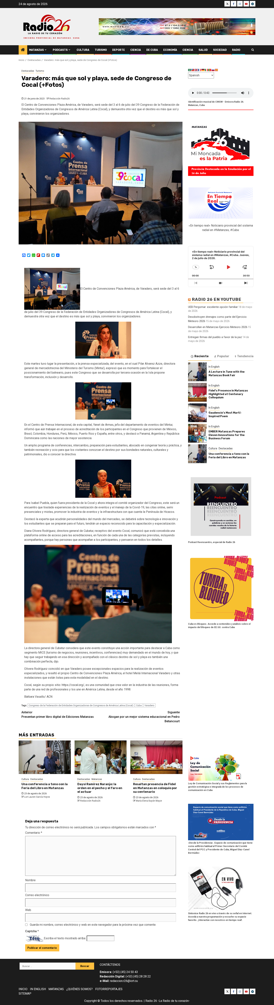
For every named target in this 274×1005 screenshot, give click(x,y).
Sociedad (220, 50)
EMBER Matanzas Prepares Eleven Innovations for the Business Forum (227, 435)
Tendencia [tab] (245, 356)
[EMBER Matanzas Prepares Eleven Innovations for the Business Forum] (197, 433)
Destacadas (27, 71)
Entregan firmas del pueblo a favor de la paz (215, 337)
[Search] (252, 49)
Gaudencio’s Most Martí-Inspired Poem (225, 414)
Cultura (83, 50)
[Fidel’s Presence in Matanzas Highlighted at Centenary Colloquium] (197, 392)
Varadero (149, 705)
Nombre (30, 880)
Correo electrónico (37, 895)
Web (28, 910)
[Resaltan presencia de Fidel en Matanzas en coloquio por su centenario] (156, 757)
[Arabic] (189, 69)
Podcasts (60, 50)
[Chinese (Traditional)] (193, 69)
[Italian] (206, 69)
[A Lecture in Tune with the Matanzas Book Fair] (197, 371)
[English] (196, 69)
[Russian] (213, 69)
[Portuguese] (210, 69)
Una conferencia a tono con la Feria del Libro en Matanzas (44, 786)
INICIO (23, 989)
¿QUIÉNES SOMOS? (79, 989)
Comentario (33, 832)
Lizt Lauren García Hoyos (37, 797)
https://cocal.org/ (73, 685)
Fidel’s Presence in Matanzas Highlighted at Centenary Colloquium (228, 394)
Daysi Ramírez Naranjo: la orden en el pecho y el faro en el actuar (99, 788)
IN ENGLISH (38, 989)
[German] (203, 69)
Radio (236, 50)
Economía (170, 50)
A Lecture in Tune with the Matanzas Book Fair (227, 373)
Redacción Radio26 (59, 98)
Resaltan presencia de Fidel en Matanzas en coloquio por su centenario (155, 788)
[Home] (23, 50)
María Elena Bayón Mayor (149, 800)
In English (214, 366)
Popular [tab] (223, 356)
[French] (199, 69)
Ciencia (135, 50)
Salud (203, 50)
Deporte (118, 50)
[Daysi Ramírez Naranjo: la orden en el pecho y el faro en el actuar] (101, 757)
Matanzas (36, 50)
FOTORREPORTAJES (108, 989)
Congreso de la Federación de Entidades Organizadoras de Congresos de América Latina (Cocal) (81, 705)
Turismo (101, 50)
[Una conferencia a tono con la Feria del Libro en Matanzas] (45, 757)
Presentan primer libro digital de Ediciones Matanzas (57, 715)
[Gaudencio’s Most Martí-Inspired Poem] (197, 412)
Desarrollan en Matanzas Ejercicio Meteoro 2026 (217, 327)
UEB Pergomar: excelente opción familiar (213, 306)
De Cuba (152, 50)
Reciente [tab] (201, 356)
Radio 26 (151, 1001)
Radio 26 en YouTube (216, 299)
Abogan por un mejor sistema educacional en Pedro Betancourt (144, 717)
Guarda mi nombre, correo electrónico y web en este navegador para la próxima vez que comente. (93, 924)
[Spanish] (216, 69)
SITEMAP (25, 993)
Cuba (139, 705)
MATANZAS (56, 989)
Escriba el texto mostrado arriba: (65, 938)
